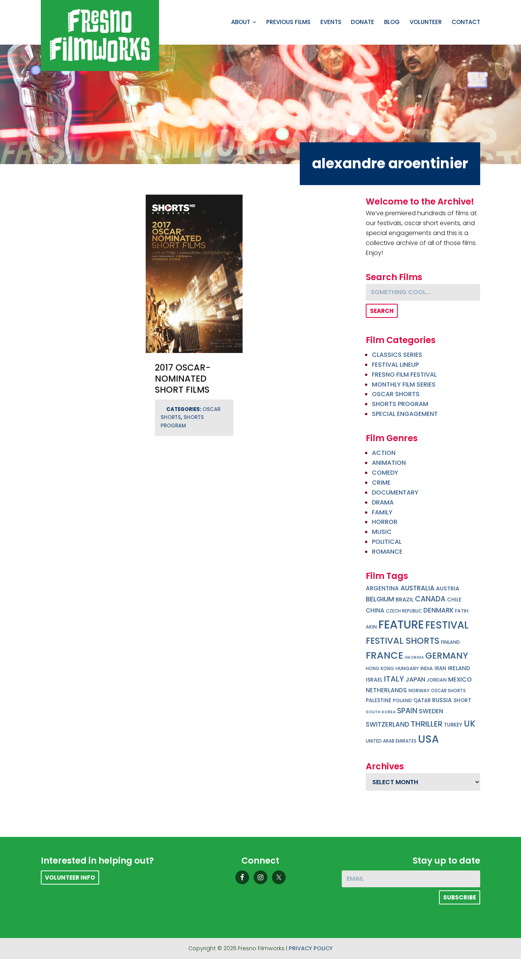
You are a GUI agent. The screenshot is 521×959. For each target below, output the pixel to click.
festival (447, 625)
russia (442, 700)
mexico (460, 679)
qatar (422, 700)
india (426, 668)
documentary (395, 492)
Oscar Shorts (396, 394)
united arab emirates (391, 741)
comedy (385, 472)
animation (389, 462)
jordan (437, 680)
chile (454, 599)
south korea (381, 712)
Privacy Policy (311, 948)
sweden (431, 711)
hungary (407, 668)
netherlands (386, 690)
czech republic (404, 611)
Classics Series (397, 354)
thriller (426, 724)
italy (394, 679)
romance (387, 551)
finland (450, 642)
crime (381, 482)
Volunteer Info (70, 878)
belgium (380, 599)
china (375, 610)
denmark (438, 610)
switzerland (387, 724)
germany (446, 656)
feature (401, 624)
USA (428, 739)
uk (469, 724)
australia (417, 588)
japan (415, 679)
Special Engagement (405, 413)
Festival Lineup (395, 364)
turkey (453, 725)
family (382, 512)
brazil (404, 599)
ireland (459, 668)
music (382, 531)
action (384, 452)
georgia (414, 657)
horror (384, 521)
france (384, 655)
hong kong (380, 669)
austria (447, 588)
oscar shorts (448, 691)
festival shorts (402, 641)
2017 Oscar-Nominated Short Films (183, 378)
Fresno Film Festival (404, 374)
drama (383, 502)
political (387, 541)
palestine (378, 700)
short (462, 700)
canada (430, 599)
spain (407, 711)
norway (418, 690)
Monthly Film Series (404, 384)
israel (374, 679)
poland (402, 700)
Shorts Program (400, 404)
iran (440, 668)
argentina (382, 588)
